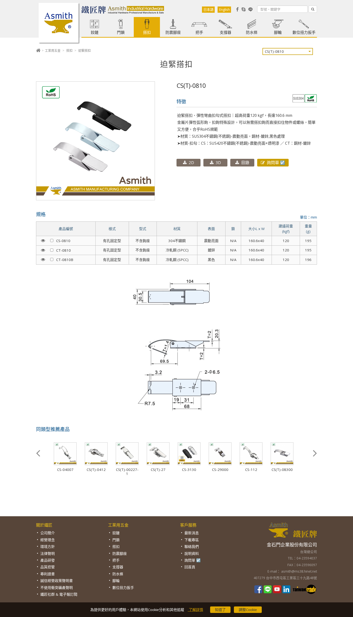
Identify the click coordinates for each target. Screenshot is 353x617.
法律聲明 (47, 553)
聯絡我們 (191, 546)
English (224, 9)
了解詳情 (195, 609)
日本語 (208, 9)
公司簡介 (47, 532)
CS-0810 (61, 240)
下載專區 (191, 539)
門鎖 (121, 32)
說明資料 (191, 553)
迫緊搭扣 (84, 50)
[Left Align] (313, 9)
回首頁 (189, 566)
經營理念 (47, 539)
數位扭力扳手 (304, 32)
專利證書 (47, 573)
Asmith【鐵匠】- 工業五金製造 (59, 23)
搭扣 (147, 32)
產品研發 (47, 560)
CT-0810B (63, 259)
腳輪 (278, 32)
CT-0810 (62, 250)
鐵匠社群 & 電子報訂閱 (58, 594)
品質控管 (47, 566)
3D (218, 162)
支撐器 (225, 32)
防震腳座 (173, 32)
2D (191, 162)
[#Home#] (38, 50)
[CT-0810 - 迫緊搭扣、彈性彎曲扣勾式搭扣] (95, 142)
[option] (68, 457)
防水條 (251, 32)
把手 (199, 32)
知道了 (220, 609)
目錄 (245, 162)
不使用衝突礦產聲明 (56, 587)
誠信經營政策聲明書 (56, 580)
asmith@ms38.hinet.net (298, 571)
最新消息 (191, 532)
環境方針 (47, 546)
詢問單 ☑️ (276, 162)
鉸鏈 (94, 32)
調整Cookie (248, 609)
